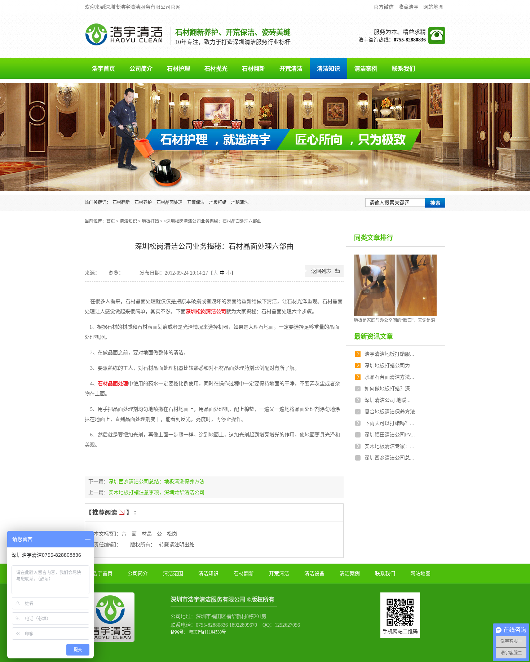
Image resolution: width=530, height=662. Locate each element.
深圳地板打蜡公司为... (389, 365)
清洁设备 (314, 573)
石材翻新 (253, 69)
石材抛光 (216, 69)
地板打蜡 (217, 202)
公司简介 (141, 69)
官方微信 (384, 7)
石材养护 (143, 202)
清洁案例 (365, 69)
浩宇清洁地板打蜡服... (389, 354)
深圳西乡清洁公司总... (389, 458)
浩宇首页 (103, 69)
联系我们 (403, 69)
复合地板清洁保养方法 (390, 411)
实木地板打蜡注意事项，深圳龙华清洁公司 (156, 492)
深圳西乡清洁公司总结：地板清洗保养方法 (156, 481)
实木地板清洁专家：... (389, 446)
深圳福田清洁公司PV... (390, 434)
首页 (110, 221)
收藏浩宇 (408, 7)
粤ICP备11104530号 (207, 632)
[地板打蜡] (265, 137)
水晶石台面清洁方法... (389, 377)
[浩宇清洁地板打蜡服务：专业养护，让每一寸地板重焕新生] (395, 285)
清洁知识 (328, 69)
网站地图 (433, 7)
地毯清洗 (239, 202)
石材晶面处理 (169, 202)
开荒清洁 (290, 69)
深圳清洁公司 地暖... (388, 400)
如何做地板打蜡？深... (389, 388)
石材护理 (178, 69)
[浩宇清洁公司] (124, 43)
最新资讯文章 (373, 336)
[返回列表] (324, 275)
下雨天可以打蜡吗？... (389, 423)
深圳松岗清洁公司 (206, 311)
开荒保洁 (195, 202)
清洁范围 (173, 573)
